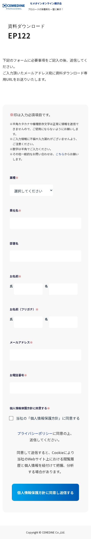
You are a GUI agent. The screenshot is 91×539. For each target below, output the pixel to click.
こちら (60, 154)
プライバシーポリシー (35, 433)
